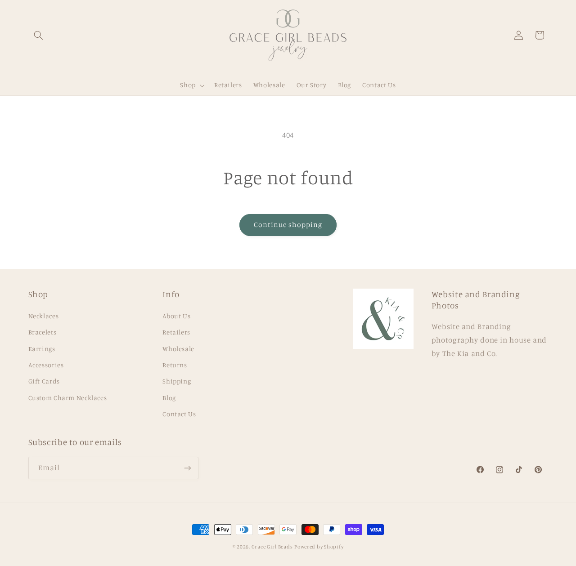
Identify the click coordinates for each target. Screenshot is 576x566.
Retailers (176, 332)
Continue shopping (288, 224)
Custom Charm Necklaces (67, 397)
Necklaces (43, 316)
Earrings (41, 348)
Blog (169, 397)
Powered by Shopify (318, 547)
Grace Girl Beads (272, 547)
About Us (176, 316)
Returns (174, 365)
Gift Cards (44, 381)
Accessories (46, 365)
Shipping (176, 381)
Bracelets (42, 332)
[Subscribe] (187, 468)
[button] (38, 35)
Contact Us (179, 414)
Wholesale (178, 348)
